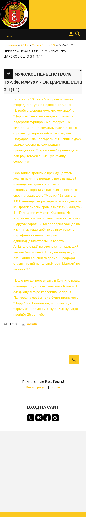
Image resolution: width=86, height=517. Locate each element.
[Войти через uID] (30, 417)
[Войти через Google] (55, 417)
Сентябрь (40, 45)
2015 (24, 45)
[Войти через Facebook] (47, 417)
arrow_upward (75, 506)
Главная (10, 45)
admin (32, 324)
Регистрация (36, 387)
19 (53, 45)
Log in (55, 387)
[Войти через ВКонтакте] (39, 417)
